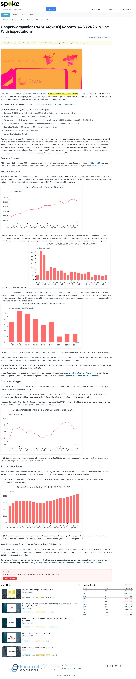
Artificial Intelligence (40, 612)
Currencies (30, 20)
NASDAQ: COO (41, 94)
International (40, 20)
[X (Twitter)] (107, 668)
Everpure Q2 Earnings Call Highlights (37, 647)
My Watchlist (112, 9)
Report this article (9, 578)
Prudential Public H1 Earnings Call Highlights (40, 633)
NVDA (85, 609)
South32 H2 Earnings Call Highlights (37, 590)
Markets (5, 15)
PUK (47, 641)
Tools (31, 15)
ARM (52, 626)
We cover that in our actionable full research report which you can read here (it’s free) (69, 563)
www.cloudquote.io (72, 665)
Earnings (42, 597)
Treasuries (50, 20)
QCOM (56, 626)
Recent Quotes (95, 9)
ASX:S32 (52, 597)
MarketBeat (27, 597)
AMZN (85, 591)
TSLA (84, 615)
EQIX (52, 612)
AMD (84, 596)
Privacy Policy (68, 669)
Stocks (15, 15)
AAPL (84, 593)
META (84, 604)
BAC (84, 599)
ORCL (84, 612)
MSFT (84, 607)
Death (37, 597)
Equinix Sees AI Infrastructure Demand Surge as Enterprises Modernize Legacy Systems (50, 605)
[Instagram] (120, 668)
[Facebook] (112, 668)
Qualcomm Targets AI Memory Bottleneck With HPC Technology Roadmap (47, 620)
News (22, 20)
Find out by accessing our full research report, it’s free (54, 104)
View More (77, 585)
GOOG (85, 601)
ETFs (22, 15)
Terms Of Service (79, 669)
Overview (15, 20)
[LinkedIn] (116, 668)
